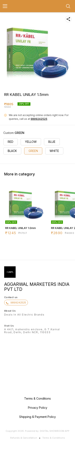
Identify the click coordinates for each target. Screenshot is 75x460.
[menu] (5, 6)
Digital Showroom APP (54, 430)
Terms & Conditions (53, 437)
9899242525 (39, 118)
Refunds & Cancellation (23, 437)
